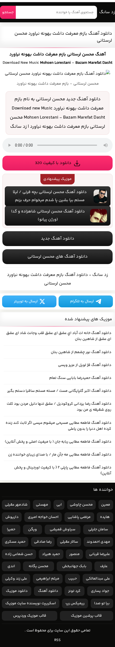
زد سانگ (107, 12)
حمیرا (11, 529)
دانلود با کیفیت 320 (53, 163)
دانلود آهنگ (48, 591)
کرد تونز (74, 591)
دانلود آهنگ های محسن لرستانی (58, 256)
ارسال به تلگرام (82, 301)
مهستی (42, 505)
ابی (59, 505)
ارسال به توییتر (26, 301)
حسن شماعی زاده (19, 554)
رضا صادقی (43, 542)
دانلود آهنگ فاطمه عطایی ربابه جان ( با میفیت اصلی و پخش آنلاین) (58, 442)
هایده (105, 517)
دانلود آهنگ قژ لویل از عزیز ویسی (84, 365)
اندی (11, 566)
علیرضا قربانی (99, 554)
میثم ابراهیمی (47, 579)
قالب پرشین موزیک (86, 616)
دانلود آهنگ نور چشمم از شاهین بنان (81, 352)
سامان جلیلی (98, 529)
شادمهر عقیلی (16, 505)
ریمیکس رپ (75, 603)
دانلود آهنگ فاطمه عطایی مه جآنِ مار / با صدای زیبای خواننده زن (59, 455)
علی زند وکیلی (16, 579)
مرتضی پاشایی (79, 517)
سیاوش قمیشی (62, 529)
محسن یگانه (38, 566)
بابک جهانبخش (74, 566)
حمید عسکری (15, 542)
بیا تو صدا (102, 603)
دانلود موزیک (17, 591)
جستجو (8, 12)
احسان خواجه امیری (43, 517)
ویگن (32, 529)
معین (105, 505)
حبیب (72, 579)
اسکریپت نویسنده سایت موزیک (30, 603)
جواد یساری (100, 591)
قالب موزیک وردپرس (29, 616)
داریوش (11, 517)
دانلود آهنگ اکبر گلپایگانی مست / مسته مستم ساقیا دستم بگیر (59, 391)
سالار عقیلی (69, 542)
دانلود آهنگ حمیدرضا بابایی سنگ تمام (80, 378)
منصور (74, 554)
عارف (104, 566)
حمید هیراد (51, 554)
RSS (57, 640)
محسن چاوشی (81, 505)
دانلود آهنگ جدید (57, 238)
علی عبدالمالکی (98, 579)
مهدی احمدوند (98, 542)
